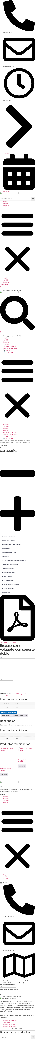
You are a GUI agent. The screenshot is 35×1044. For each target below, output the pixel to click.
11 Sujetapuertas (7, 576)
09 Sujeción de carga (8, 568)
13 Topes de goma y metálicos (10, 584)
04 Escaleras (6, 548)
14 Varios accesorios (8, 588)
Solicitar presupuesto (10, 348)
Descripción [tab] (6, 715)
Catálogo (6, 201)
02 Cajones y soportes (8, 540)
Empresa (6, 205)
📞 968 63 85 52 (8, 350)
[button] (17, 242)
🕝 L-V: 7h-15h (8, 352)
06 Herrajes (14, 440)
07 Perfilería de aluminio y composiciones (14, 560)
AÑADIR (4, 774)
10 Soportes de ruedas (8, 572)
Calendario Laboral (9, 346)
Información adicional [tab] (20, 715)
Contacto (6, 344)
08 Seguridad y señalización (10, 564)
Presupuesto (4, 284)
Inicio (1, 440)
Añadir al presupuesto (8, 712)
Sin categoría (6, 592)
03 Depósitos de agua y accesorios (12, 544)
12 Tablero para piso (8, 580)
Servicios (6, 203)
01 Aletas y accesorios (8, 536)
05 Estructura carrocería (9, 552)
